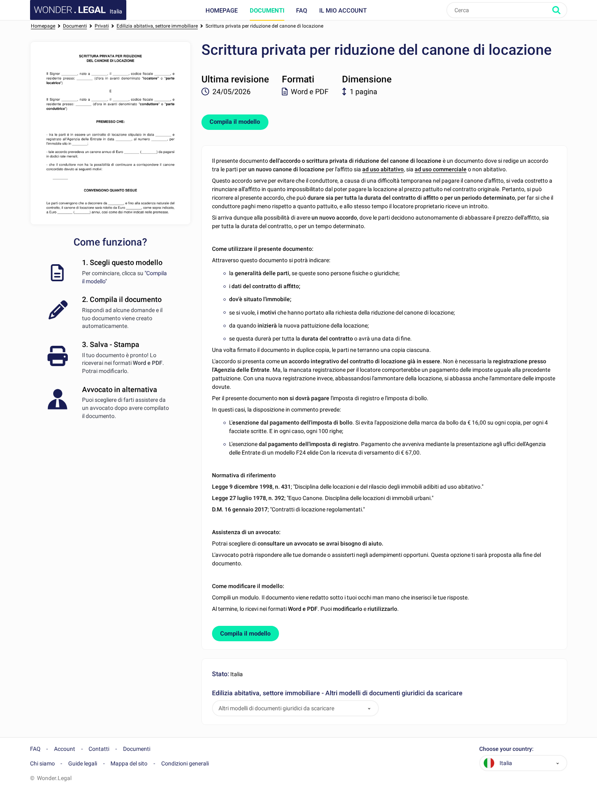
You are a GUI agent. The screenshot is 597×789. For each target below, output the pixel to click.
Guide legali (82, 763)
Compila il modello (235, 121)
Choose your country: (506, 749)
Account (64, 749)
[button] (369, 708)
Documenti (267, 10)
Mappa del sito (128, 763)
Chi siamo (42, 763)
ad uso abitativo (383, 169)
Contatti (99, 749)
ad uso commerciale (441, 169)
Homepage (221, 10)
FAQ (301, 10)
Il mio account (343, 10)
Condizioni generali (185, 763)
